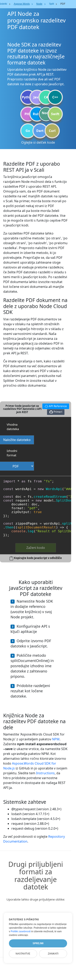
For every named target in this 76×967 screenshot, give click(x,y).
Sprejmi (38, 943)
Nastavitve (23, 953)
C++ (55, 97)
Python (28, 97)
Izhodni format (12, 453)
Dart (40, 130)
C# (46, 97)
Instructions (45, 773)
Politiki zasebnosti (21, 931)
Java (36, 97)
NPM (56, 739)
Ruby (37, 114)
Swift (55, 114)
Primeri (57, 411)
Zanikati (53, 953)
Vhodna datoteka (13, 426)
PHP (28, 114)
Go (28, 130)
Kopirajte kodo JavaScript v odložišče (38, 558)
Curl (52, 130)
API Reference (54, 405)
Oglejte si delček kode (38, 142)
